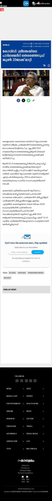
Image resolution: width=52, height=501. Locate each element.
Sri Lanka (12, 273)
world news (22, 273)
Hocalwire (44, 491)
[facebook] (18, 100)
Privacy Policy (25, 470)
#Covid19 (7, 278)
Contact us (25, 468)
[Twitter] (23, 100)
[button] (3, 3)
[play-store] (24, 479)
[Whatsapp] (28, 100)
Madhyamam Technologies (22, 491)
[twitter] (21, 380)
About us (25, 465)
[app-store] (28, 479)
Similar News (9, 289)
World (6, 45)
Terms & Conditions (25, 473)
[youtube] (31, 380)
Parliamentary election (35, 273)
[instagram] (26, 380)
